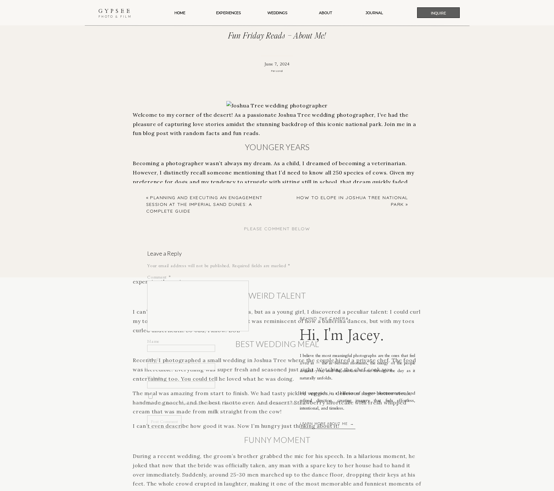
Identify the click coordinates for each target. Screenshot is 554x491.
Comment (159, 277)
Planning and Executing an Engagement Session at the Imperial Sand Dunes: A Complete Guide (204, 204)
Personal (277, 70)
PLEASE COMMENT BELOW (277, 229)
